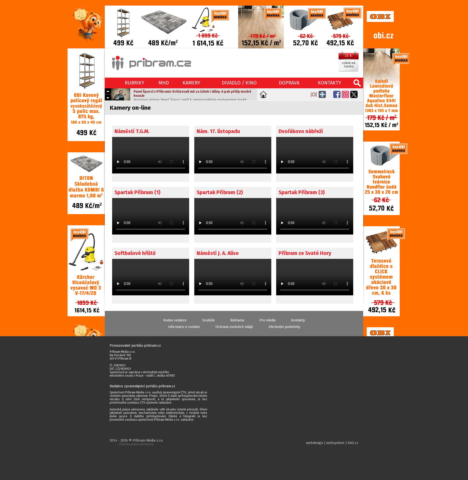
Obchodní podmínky (284, 327)
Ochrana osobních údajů (234, 327)
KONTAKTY (329, 83)
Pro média (267, 320)
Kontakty (298, 320)
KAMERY (191, 83)
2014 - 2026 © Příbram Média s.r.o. (136, 442)
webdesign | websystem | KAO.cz (332, 443)
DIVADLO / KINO (239, 83)
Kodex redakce (175, 320)
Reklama (237, 320)
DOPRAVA (289, 83)
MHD (163, 83)
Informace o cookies (184, 327)
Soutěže (208, 320)
